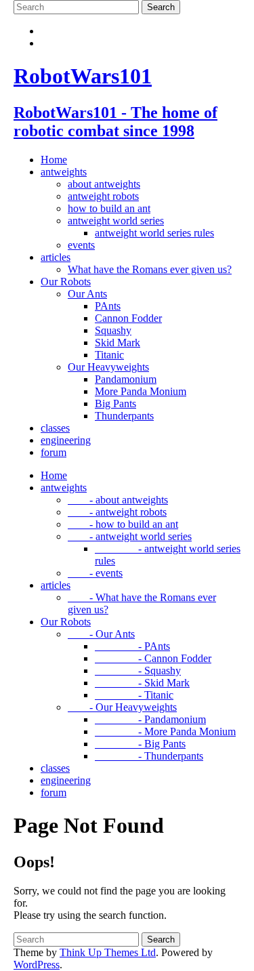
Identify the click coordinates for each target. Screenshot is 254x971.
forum (53, 452)
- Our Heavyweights (122, 707)
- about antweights (118, 499)
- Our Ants (101, 634)
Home (54, 159)
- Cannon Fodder (153, 658)
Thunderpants (124, 415)
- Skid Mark (142, 682)
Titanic (109, 354)
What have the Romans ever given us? (150, 269)
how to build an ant (109, 208)
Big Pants (115, 403)
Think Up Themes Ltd (108, 952)
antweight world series (116, 220)
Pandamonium (125, 379)
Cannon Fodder (128, 318)
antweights (64, 172)
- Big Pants (140, 743)
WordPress (37, 964)
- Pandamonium (150, 719)
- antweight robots (117, 512)
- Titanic (134, 695)
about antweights (104, 184)
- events (95, 573)
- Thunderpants (149, 756)
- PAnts (132, 646)
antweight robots (103, 196)
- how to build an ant (123, 524)
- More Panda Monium (165, 731)
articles (55, 257)
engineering (66, 440)
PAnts (108, 306)
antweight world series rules (154, 233)
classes (55, 428)
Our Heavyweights (108, 367)
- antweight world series (130, 536)
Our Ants (87, 293)
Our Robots (66, 281)
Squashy (113, 330)
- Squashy (138, 670)
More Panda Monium (140, 391)
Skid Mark (117, 342)
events (81, 245)
